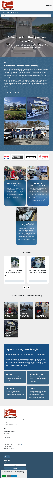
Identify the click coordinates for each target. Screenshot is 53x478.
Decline (8, 476)
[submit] (49, 15)
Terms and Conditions (8, 448)
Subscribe (15, 468)
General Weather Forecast (9, 442)
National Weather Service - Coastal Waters (12, 444)
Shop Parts (6, 433)
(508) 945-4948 (5, 12)
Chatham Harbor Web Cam (9, 441)
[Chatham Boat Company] (10, 413)
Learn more (14, 476)
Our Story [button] (17, 92)
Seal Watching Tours (36, 374)
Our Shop (9, 374)
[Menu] (47, 5)
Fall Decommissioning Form (9, 431)
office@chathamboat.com (17, 12)
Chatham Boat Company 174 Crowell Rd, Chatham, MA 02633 (18, 419)
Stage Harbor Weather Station (10, 439)
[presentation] (24, 287)
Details (3, 275)
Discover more (6, 266)
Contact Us (11, 281)
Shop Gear (6, 435)
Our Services (10, 388)
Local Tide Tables (7, 446)
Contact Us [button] (8, 92)
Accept (4, 476)
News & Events (7, 437)
